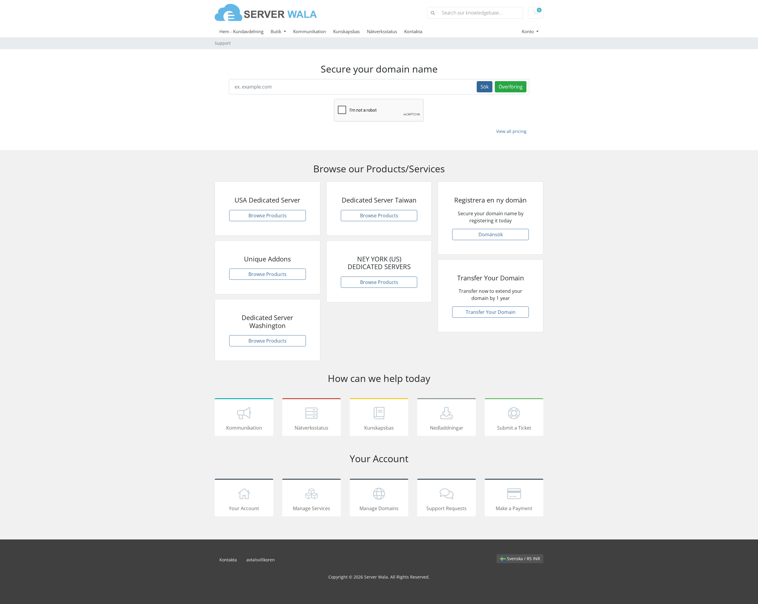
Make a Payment (514, 508)
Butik (276, 31)
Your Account (244, 508)
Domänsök (490, 234)
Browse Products (267, 215)
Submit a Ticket (514, 428)
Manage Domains (379, 508)
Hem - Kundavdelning (241, 31)
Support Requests (446, 508)
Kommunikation (309, 31)
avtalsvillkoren (260, 560)
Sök (485, 86)
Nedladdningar (446, 428)
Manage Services (311, 508)
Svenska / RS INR (523, 558)
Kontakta (413, 31)
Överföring (511, 86)
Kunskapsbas (346, 31)
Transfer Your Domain (490, 312)
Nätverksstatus (382, 31)
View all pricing (511, 131)
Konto (528, 31)
